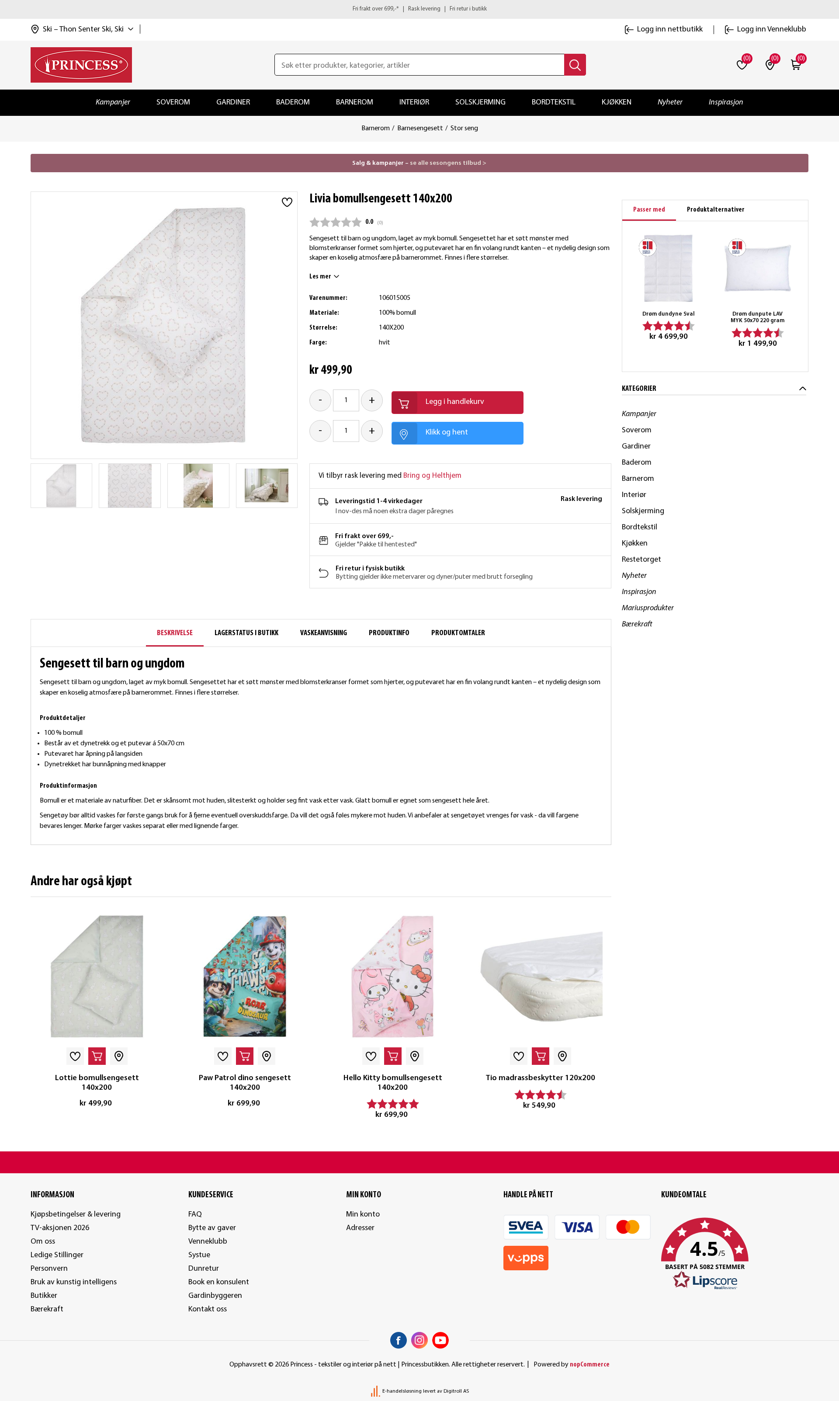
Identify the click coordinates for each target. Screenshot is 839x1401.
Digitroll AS (456, 1391)
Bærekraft (637, 624)
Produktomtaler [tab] (458, 633)
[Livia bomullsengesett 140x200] (61, 486)
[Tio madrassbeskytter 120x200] (540, 976)
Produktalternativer (716, 209)
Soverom (173, 102)
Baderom (293, 102)
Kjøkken (616, 102)
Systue (199, 1255)
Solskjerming (480, 102)
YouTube (440, 1340)
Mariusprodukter (648, 608)
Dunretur (203, 1269)
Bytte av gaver (212, 1228)
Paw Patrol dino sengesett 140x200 (245, 1083)
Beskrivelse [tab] (175, 633)
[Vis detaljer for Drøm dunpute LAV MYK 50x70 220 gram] (757, 268)
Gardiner (233, 102)
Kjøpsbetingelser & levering (76, 1214)
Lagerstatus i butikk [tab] (246, 633)
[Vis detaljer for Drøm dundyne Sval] (668, 268)
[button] (734, 1254)
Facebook (398, 1340)
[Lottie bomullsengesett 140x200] (97, 976)
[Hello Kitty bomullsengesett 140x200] (392, 976)
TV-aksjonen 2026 (60, 1228)
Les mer (320, 276)
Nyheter (670, 102)
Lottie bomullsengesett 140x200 (97, 1083)
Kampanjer (113, 102)
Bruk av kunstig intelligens (74, 1282)
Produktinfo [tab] (389, 633)
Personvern (49, 1269)
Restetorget (641, 560)
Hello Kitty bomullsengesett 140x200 (392, 1083)
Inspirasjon (726, 102)
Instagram (419, 1340)
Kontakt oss (207, 1309)
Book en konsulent (218, 1282)
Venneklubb (207, 1242)
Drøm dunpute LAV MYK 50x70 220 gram (757, 317)
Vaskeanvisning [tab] (323, 633)
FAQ (195, 1214)
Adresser (360, 1228)
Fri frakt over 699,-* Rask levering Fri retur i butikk (420, 9)
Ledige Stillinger (57, 1255)
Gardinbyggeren (215, 1296)
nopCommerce (590, 1364)
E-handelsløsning (402, 1391)
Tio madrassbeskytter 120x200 (540, 1078)
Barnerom (354, 102)
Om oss (43, 1242)
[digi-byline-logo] (376, 1391)
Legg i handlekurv (455, 402)
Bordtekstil (554, 102)
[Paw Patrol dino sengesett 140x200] (245, 976)
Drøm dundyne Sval (668, 314)
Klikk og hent (447, 432)
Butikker (44, 1296)
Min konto (363, 1214)
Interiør (414, 102)
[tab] (649, 210)
